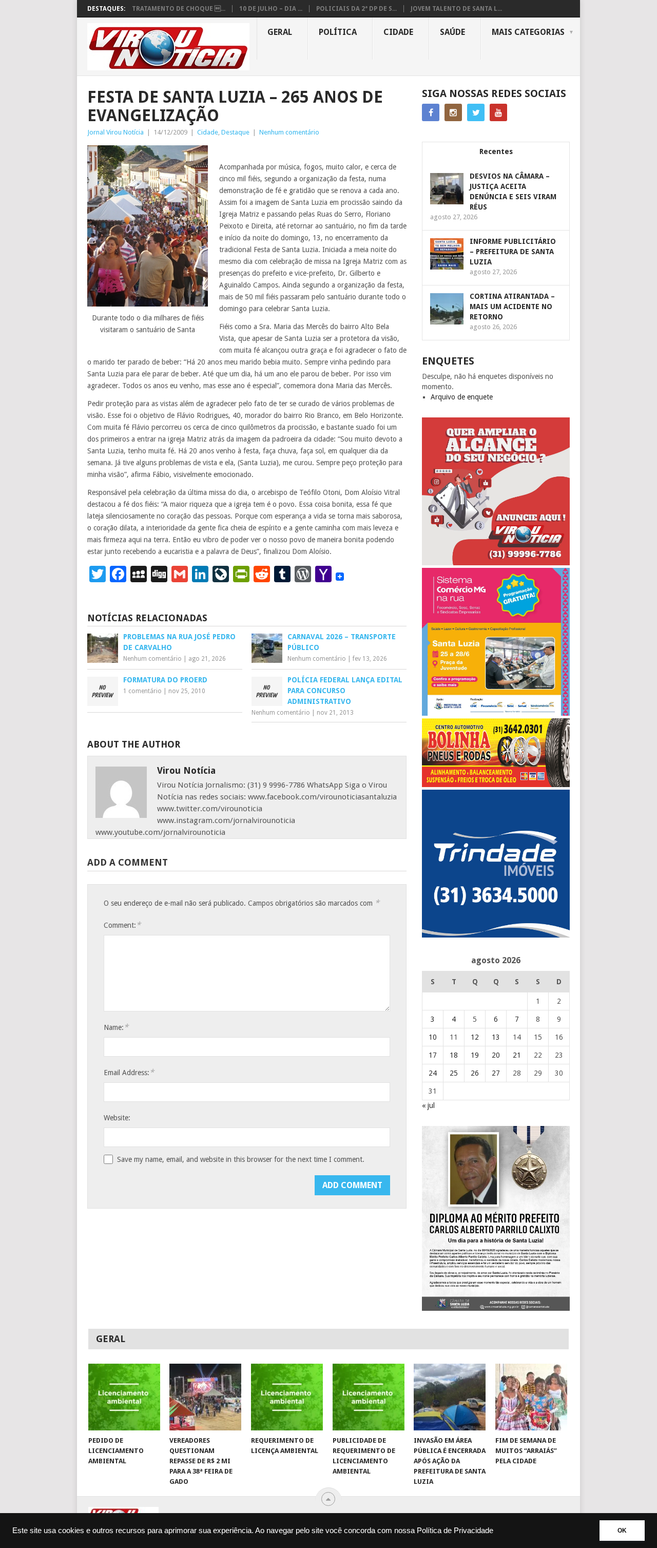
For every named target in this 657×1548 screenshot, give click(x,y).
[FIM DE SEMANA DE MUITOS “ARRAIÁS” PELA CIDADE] (531, 1397)
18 (454, 1055)
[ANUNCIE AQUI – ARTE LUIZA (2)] (496, 563)
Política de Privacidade (455, 1530)
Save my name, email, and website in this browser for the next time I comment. (240, 1159)
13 (496, 1037)
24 (433, 1073)
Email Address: (129, 1072)
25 (454, 1073)
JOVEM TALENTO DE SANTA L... (456, 8)
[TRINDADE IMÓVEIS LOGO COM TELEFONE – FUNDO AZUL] (496, 935)
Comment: (122, 925)
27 (496, 1073)
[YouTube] (498, 112)
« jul (428, 1105)
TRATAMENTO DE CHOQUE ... (178, 8)
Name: (116, 1027)
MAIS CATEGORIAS (528, 32)
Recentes (496, 151)
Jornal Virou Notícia (115, 132)
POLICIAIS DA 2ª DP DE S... (356, 8)
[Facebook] (430, 112)
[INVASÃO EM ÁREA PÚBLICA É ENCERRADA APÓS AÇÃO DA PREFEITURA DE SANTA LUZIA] (450, 1397)
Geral (279, 32)
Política (338, 32)
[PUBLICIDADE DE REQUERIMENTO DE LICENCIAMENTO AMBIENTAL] (368, 1397)
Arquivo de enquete (462, 397)
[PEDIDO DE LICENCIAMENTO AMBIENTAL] (124, 1397)
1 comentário (142, 691)
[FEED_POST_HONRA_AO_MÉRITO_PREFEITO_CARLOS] (496, 1308)
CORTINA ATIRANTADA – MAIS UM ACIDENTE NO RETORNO (512, 306)
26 (475, 1073)
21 (517, 1055)
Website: (117, 1118)
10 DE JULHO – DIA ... (270, 8)
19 (475, 1055)
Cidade (398, 32)
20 (496, 1055)
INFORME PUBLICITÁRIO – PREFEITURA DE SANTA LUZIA (513, 251)
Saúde (452, 32)
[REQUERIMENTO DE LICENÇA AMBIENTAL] (287, 1397)
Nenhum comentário (289, 132)
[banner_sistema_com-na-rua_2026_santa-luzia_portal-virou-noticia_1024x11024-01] (496, 713)
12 (475, 1037)
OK (622, 1530)
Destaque (235, 132)
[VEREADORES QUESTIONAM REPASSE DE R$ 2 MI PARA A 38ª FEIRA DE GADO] (205, 1397)
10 (433, 1037)
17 (433, 1055)
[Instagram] (453, 112)
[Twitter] (476, 112)
